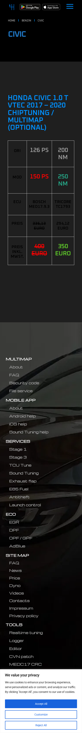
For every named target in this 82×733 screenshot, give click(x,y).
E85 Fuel (18, 488)
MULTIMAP (19, 358)
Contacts (19, 600)
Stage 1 (18, 449)
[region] (41, 701)
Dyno (14, 585)
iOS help (18, 423)
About (16, 366)
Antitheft (19, 496)
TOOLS (14, 624)
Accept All (41, 703)
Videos (16, 593)
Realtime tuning (26, 632)
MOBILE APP (21, 400)
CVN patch (21, 656)
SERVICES (18, 441)
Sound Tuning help (29, 431)
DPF (14, 530)
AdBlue (17, 545)
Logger (16, 640)
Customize (41, 714)
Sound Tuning (24, 473)
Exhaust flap (23, 480)
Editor (15, 648)
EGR (14, 522)
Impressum (21, 608)
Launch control (25, 504)
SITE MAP (17, 555)
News (15, 570)
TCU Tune (20, 465)
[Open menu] (70, 7)
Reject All (41, 725)
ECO (11, 514)
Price (14, 577)
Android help (22, 415)
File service (21, 390)
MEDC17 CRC (25, 664)
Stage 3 (18, 457)
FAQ (14, 374)
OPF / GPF (20, 537)
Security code (24, 382)
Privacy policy (23, 615)
